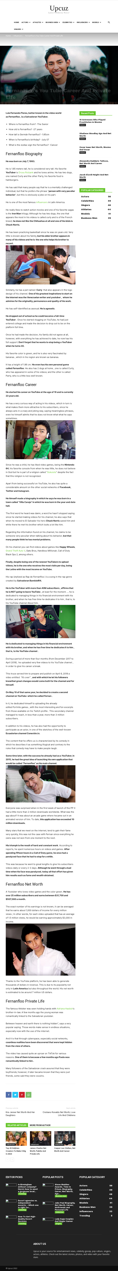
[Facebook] (9, 1095)
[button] (108, 22)
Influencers (82, 22)
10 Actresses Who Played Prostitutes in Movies (92, 120)
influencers (42, 202)
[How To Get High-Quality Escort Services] (11, 1219)
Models (95, 22)
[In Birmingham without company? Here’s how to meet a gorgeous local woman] (11, 1187)
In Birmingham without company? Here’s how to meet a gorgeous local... (28, 1187)
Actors (25, 22)
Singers (17, 29)
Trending (22, 1194)
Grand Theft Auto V (15, 550)
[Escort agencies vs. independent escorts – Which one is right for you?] (11, 1203)
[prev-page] (7, 1159)
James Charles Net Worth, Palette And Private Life (38, 1151)
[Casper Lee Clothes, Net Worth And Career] (64, 1138)
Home (16, 22)
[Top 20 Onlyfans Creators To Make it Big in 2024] (16, 1138)
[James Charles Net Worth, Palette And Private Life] (40, 1138)
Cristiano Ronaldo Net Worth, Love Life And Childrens (59, 1114)
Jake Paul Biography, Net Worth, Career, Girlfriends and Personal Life (65, 1206)
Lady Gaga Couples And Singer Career (64, 1220)
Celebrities (67, 22)
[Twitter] (15, 1095)
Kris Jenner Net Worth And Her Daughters (20, 1114)
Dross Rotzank (26, 172)
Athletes (37, 22)
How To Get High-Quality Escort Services (27, 1219)
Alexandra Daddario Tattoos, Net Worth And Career (94, 162)
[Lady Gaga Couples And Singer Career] (48, 1221)
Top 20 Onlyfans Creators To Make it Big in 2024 (16, 1151)
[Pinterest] (22, 1095)
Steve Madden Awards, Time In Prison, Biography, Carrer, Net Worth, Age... (64, 1189)
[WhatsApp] (28, 1095)
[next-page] (12, 1159)
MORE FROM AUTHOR (40, 1125)
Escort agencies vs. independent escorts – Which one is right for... (28, 1204)
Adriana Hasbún (65, 1008)
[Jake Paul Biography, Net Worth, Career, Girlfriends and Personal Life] (48, 1205)
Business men (52, 22)
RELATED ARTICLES (16, 1125)
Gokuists (51, 472)
